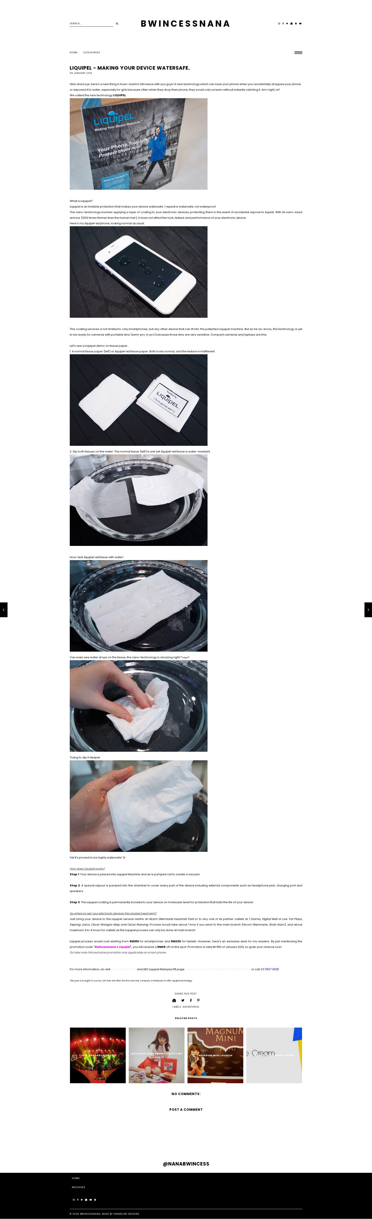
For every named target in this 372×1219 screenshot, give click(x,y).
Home (74, 52)
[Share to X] (183, 1000)
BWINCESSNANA (186, 24)
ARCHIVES (78, 1187)
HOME (76, 1178)
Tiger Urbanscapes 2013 (98, 1055)
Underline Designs (126, 1214)
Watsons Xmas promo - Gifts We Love (156, 1055)
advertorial (191, 1006)
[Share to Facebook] (191, 1000)
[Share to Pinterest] (198, 1000)
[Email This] (174, 1000)
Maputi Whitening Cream (274, 1055)
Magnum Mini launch (215, 1055)
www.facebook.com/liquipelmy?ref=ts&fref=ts (218, 969)
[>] (117, 23)
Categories (91, 52)
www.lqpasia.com (123, 969)
